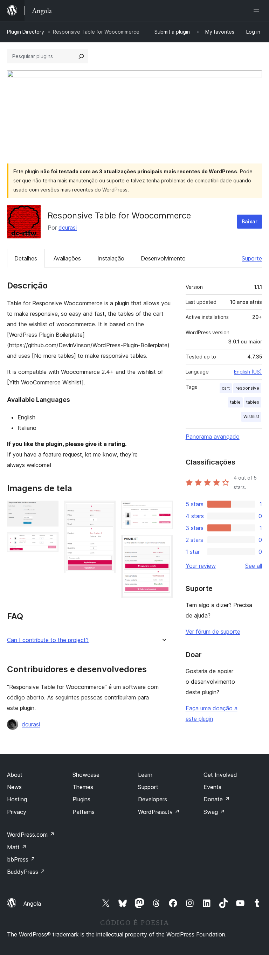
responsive (247, 388)
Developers (152, 799)
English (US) (248, 372)
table (235, 402)
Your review (201, 565)
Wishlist (251, 416)
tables (252, 402)
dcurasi (67, 227)
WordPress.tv (159, 811)
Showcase (86, 774)
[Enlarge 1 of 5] (49, 510)
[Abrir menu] (258, 10)
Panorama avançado (213, 436)
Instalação (110, 258)
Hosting (17, 799)
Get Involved (220, 774)
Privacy (16, 811)
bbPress (21, 859)
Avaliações (67, 258)
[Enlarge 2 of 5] (49, 541)
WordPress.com (31, 834)
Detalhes (25, 258)
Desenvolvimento (163, 258)
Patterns (84, 811)
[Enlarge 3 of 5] (106, 510)
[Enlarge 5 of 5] (163, 544)
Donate (217, 799)
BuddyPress (26, 871)
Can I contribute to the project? (48, 640)
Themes (83, 786)
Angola (32, 903)
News (14, 786)
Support (148, 786)
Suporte (252, 258)
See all (253, 565)
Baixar (249, 221)
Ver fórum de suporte (213, 631)
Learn (145, 774)
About (14, 774)
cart (226, 388)
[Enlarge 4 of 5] (163, 510)
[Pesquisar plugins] (81, 56)
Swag (214, 811)
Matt (17, 847)
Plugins (81, 799)
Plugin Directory (25, 32)
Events (212, 786)
